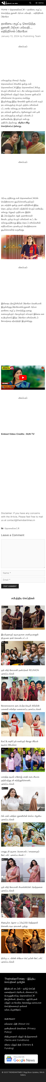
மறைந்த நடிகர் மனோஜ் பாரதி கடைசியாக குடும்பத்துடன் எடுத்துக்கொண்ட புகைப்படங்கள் (20, 780)
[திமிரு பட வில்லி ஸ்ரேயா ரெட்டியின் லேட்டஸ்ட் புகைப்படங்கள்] (23, 941)
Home (4, 9)
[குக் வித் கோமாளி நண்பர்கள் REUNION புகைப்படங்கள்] (23, 653)
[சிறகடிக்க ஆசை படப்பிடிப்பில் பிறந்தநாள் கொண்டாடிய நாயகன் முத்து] (23, 906)
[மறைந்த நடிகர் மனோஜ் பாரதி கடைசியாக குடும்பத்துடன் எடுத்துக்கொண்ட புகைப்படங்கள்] (23, 760)
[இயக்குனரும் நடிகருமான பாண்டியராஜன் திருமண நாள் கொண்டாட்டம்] (23, 618)
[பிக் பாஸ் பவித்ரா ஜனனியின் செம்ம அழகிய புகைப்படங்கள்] (23, 799)
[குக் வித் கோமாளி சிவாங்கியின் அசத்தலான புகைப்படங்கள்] (23, 870)
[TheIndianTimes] (9, 3)
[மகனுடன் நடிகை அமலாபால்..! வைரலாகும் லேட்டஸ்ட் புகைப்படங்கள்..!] (23, 835)
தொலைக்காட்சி (17, 9)
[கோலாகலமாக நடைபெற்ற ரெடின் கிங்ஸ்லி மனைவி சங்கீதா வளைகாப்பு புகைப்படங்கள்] (23, 689)
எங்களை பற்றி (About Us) (16, 1024)
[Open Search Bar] (30, 3)
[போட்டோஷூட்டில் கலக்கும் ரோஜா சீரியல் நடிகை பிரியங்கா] (23, 724)
